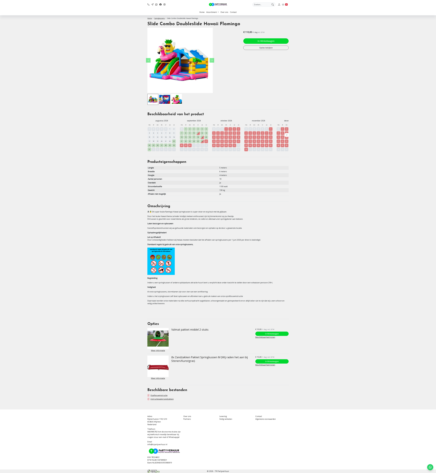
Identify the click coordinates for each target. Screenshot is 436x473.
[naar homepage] (218, 4)
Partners (187, 419)
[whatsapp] (156, 4)
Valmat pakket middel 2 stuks (189, 329)
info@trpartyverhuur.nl (157, 444)
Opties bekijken (266, 47)
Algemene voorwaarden (265, 419)
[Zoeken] (272, 4)
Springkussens (159, 18)
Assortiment (211, 12)
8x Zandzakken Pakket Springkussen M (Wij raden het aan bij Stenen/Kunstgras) (209, 359)
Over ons (224, 12)
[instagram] (164, 4)
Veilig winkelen (225, 419)
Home (201, 12)
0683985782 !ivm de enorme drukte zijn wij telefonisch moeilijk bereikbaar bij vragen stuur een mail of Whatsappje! (164, 434)
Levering (223, 416)
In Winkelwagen (266, 41)
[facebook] (160, 4)
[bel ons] (148, 4)
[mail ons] (152, 4)
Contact (233, 12)
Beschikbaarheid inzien (265, 337)
